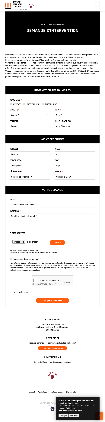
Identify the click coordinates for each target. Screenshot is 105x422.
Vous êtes (16, 100)
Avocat (17, 104)
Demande (15, 211)
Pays (57, 160)
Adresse (14, 149)
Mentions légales (57, 392)
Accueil (32, 392)
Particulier (33, 104)
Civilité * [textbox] (15, 114)
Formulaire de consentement (27, 259)
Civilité (14, 110)
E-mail (59, 172)
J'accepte (63, 415)
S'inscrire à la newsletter (52, 348)
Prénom (14, 121)
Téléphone (16, 172)
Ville (57, 149)
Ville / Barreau (63, 121)
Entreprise (51, 104)
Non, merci (74, 415)
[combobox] (30, 115)
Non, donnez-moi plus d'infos (70, 410)
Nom (58, 110)
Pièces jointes (17, 233)
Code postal (17, 160)
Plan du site (71, 392)
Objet (13, 199)
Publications (42, 392)
